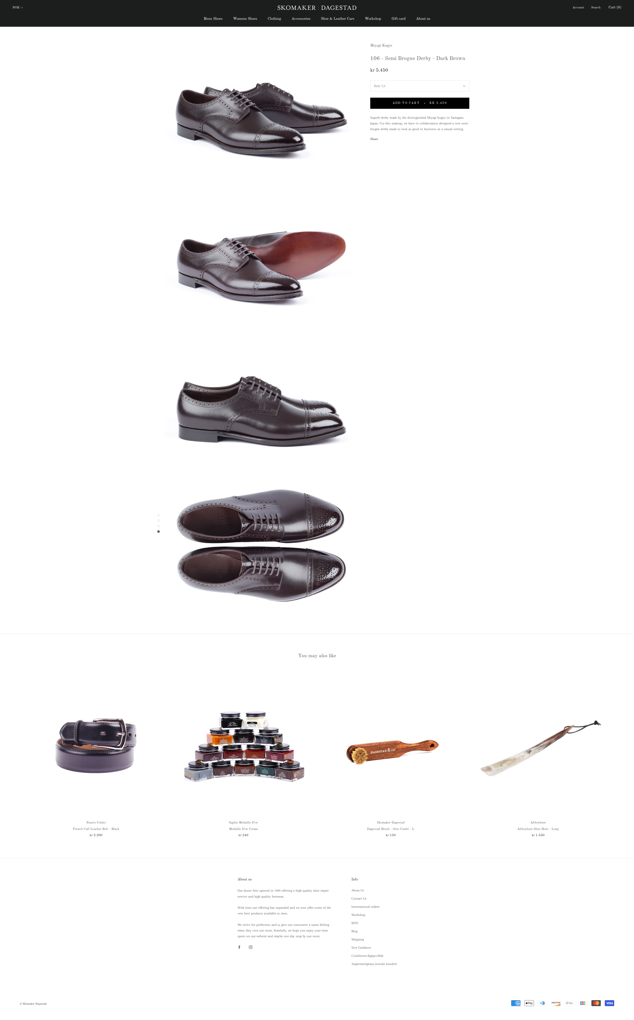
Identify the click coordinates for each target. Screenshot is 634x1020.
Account (578, 7)
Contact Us (359, 898)
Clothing (274, 19)
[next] (618, 752)
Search (596, 7)
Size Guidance (361, 947)
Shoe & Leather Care (337, 19)
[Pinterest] (395, 137)
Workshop (373, 19)
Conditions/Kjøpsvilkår (367, 956)
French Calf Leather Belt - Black (96, 829)
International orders (365, 906)
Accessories (301, 19)
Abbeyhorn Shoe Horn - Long (538, 829)
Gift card (399, 19)
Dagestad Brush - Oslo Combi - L (390, 829)
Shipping (357, 939)
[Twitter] (389, 137)
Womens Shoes (245, 19)
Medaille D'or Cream (243, 829)
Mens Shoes (213, 19)
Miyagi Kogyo (381, 46)
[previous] (15, 752)
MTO (354, 923)
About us (423, 19)
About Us (357, 890)
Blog (354, 931)
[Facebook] (382, 137)
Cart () (615, 7)
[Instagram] (250, 947)
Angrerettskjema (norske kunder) (374, 964)
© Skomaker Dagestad (33, 1004)
